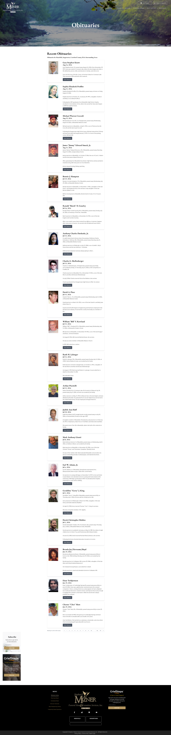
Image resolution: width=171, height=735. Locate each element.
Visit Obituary (67, 79)
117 (100, 630)
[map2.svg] (81, 712)
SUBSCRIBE (11, 675)
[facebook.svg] (74, 712)
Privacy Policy (78, 733)
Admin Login (92, 733)
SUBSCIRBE (11, 648)
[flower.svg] (89, 712)
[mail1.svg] (96, 712)
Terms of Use (85, 733)
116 (97, 630)
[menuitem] (109, 8)
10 (91, 630)
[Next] (103, 630)
